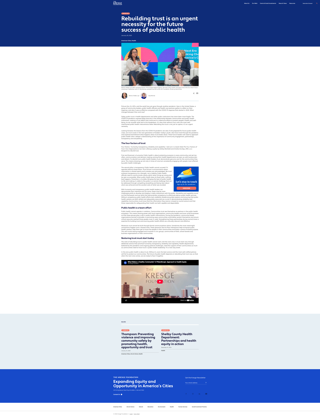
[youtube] (206, 394)
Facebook (192, 100)
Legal (131, 414)
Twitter (191, 103)
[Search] (317, 3)
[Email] (197, 93)
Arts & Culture (130, 407)
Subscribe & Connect (307, 3)
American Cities (117, 407)
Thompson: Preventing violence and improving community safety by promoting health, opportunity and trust (138, 340)
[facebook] (186, 394)
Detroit (141, 407)
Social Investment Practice (199, 407)
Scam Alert (137, 414)
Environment (161, 407)
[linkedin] (199, 394)
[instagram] (193, 394)
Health (172, 407)
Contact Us (116, 394)
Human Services (182, 407)
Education (150, 407)
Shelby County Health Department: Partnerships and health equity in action (178, 339)
